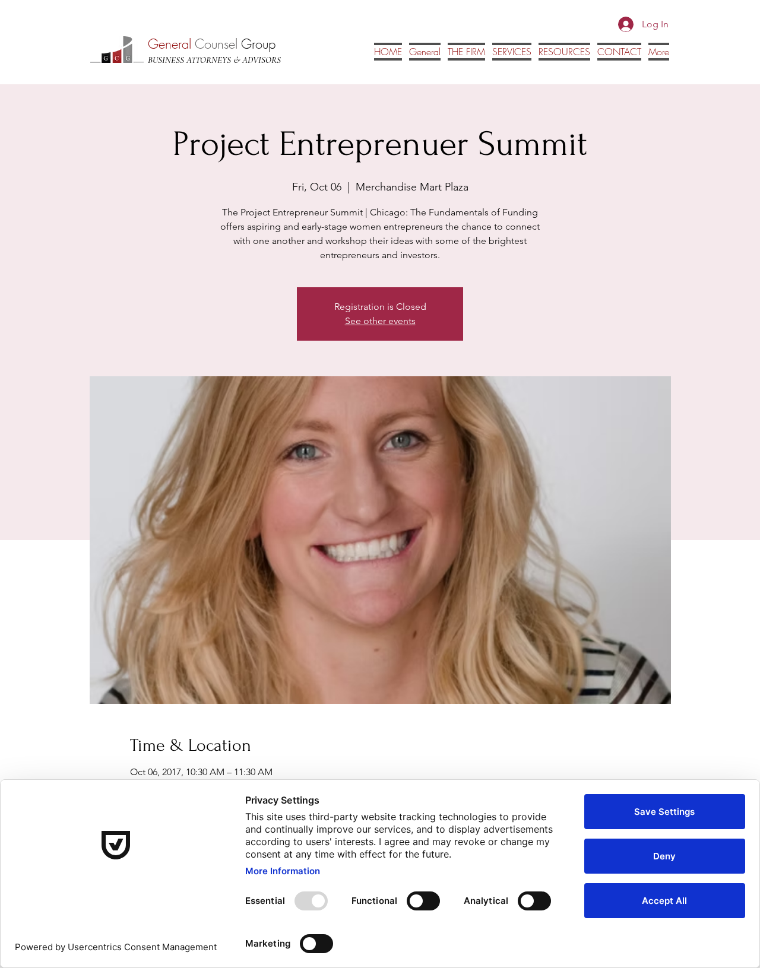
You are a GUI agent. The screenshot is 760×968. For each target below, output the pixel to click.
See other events (380, 320)
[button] (564, 52)
